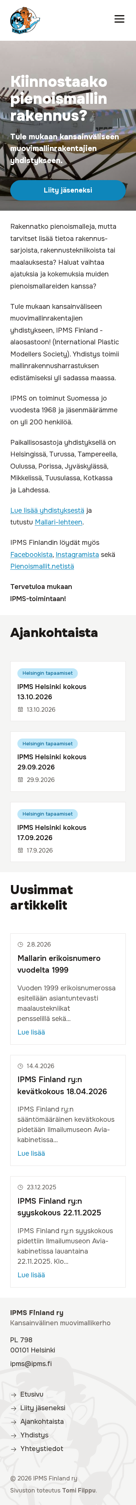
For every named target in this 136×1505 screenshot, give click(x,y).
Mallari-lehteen (58, 522)
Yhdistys (34, 1435)
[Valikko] (119, 20)
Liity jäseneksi (68, 190)
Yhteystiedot (41, 1449)
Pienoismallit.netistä (42, 566)
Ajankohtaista (54, 633)
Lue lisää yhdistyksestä (47, 510)
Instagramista (77, 554)
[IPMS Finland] (25, 20)
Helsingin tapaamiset (48, 673)
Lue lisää (31, 1032)
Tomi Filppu (79, 1490)
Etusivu (31, 1394)
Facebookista (31, 554)
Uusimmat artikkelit (41, 897)
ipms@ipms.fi (31, 1364)
